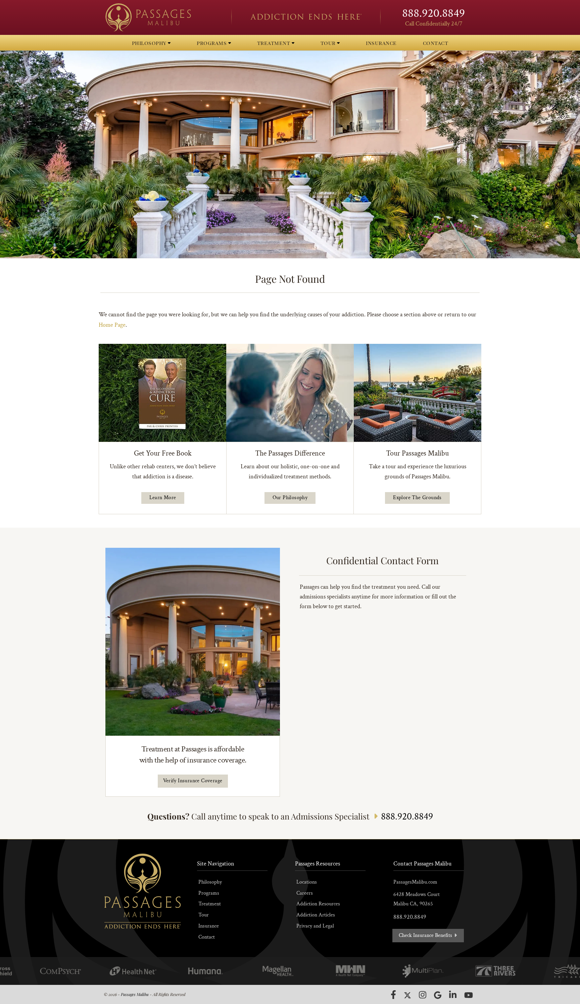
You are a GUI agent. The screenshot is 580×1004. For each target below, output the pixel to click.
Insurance (208, 926)
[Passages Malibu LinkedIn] (452, 995)
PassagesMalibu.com (415, 882)
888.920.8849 (433, 13)
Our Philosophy (290, 497)
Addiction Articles (315, 914)
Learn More (162, 497)
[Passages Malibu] (162, 17)
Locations (306, 882)
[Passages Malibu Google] (437, 995)
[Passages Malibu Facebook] (393, 994)
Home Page (112, 325)
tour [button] (329, 42)
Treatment (209, 903)
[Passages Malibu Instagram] (422, 995)
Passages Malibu (135, 994)
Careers (304, 893)
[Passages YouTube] (468, 995)
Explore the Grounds (417, 497)
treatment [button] (274, 42)
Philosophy (210, 882)
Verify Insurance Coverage (193, 780)
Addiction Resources (318, 903)
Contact (206, 937)
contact (435, 42)
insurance (381, 42)
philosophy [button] (150, 42)
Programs (208, 893)
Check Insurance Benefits (426, 935)
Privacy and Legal (315, 926)
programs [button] (212, 42)
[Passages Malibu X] (407, 995)
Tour (203, 914)
